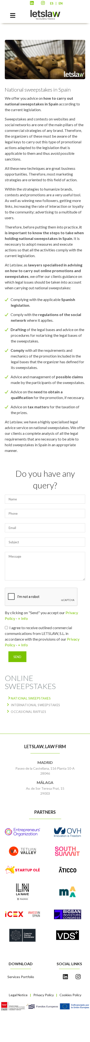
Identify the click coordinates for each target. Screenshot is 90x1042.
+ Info (23, 618)
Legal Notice (18, 995)
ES (52, 3)
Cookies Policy (70, 995)
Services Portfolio (20, 977)
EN (61, 3)
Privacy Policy (43, 995)
